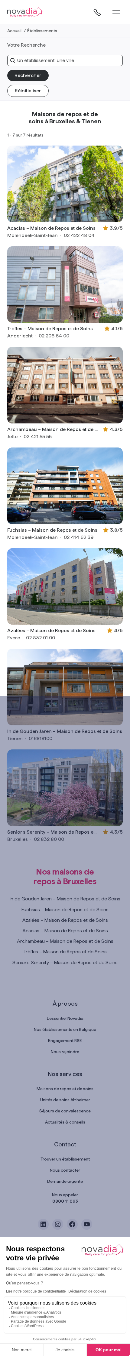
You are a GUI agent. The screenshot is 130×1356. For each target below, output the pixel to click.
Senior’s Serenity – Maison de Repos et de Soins (52, 832)
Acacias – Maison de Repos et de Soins (51, 228)
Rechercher (28, 75)
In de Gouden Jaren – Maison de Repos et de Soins (64, 731)
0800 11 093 (65, 1201)
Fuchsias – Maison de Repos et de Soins (52, 530)
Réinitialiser (28, 90)
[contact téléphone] (97, 12)
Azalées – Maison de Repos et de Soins (51, 630)
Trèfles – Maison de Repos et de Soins (50, 328)
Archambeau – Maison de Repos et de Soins (52, 429)
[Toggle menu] (116, 12)
